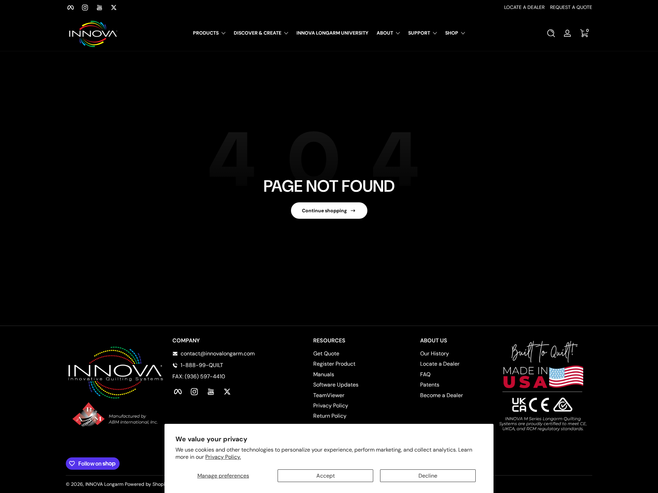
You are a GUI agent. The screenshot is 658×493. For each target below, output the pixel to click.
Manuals (323, 374)
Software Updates (335, 384)
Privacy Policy (330, 405)
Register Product (334, 363)
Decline (427, 475)
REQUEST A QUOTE (571, 7)
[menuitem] (346, 353)
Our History (434, 353)
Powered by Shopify (147, 484)
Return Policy (329, 415)
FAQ (425, 374)
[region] (329, 7)
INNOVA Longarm (104, 484)
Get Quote (326, 353)
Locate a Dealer (440, 363)
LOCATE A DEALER (524, 7)
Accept (325, 475)
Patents (429, 384)
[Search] (551, 33)
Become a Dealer (441, 395)
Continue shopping (324, 210)
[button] (551, 33)
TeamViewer (328, 395)
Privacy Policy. (223, 456)
